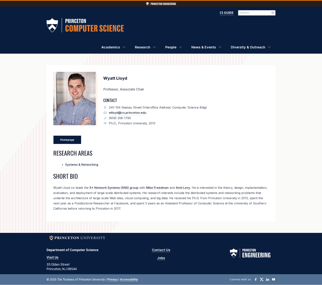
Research (142, 47)
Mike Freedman (157, 188)
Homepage (67, 139)
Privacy (112, 279)
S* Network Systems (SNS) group (113, 188)
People (170, 47)
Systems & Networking (81, 164)
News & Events (203, 47)
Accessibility (129, 279)
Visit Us (53, 257)
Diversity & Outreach (248, 47)
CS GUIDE (226, 13)
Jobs (161, 258)
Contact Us (161, 250)
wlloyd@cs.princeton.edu (127, 112)
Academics (110, 47)
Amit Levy (183, 188)
